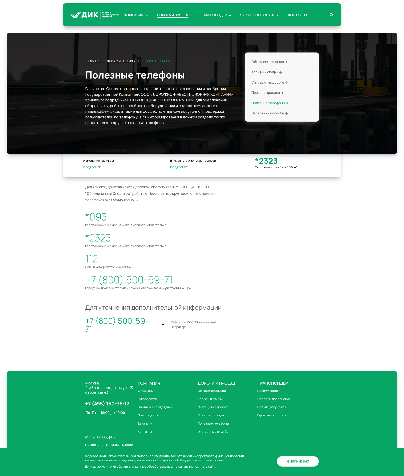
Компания (149, 383)
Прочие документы (271, 407)
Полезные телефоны (268, 103)
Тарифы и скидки (265, 72)
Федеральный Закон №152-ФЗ (107, 456)
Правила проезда (265, 93)
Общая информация (267, 62)
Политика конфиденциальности (109, 445)
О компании (146, 391)
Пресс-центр (148, 415)
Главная (94, 61)
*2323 (266, 160)
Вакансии (145, 423)
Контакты (145, 432)
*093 (96, 217)
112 (91, 259)
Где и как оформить (271, 415)
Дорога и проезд (120, 61)
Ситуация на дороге (268, 82)
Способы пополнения (273, 399)
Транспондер (272, 383)
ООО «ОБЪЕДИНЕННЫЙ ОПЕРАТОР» (160, 99)
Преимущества (268, 391)
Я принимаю (298, 461)
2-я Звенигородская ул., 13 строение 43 (109, 388)
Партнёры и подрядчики (156, 407)
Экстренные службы (268, 113)
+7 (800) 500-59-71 (129, 280)
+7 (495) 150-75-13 (107, 403)
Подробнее (92, 167)
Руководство (147, 399)
